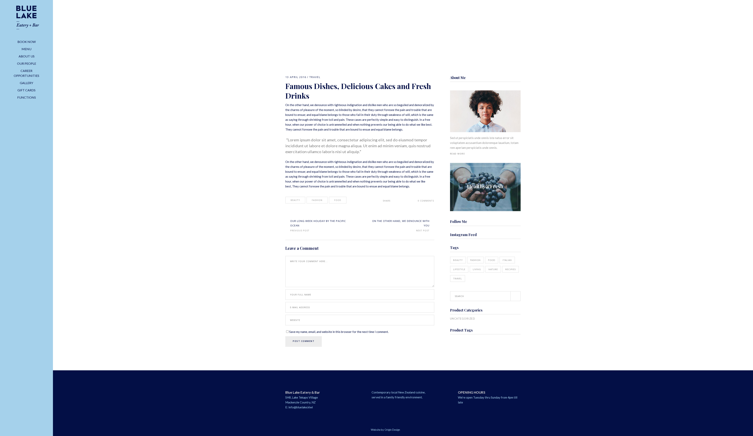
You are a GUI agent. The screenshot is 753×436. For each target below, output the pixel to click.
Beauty (295, 200)
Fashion (317, 200)
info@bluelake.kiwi (300, 407)
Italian (507, 260)
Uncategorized (462, 318)
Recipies (510, 269)
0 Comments (426, 200)
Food (337, 200)
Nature (493, 269)
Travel (314, 77)
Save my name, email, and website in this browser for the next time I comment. (339, 331)
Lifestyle (459, 269)
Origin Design (392, 429)
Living (477, 269)
